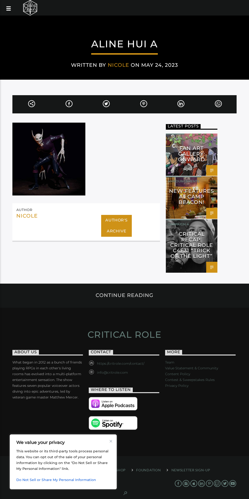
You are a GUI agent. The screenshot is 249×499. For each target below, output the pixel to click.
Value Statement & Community (191, 368)
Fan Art (175, 138)
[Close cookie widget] (111, 441)
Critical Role (125, 334)
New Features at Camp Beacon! (191, 196)
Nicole (118, 65)
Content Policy (177, 374)
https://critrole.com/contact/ (120, 363)
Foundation (148, 470)
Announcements (183, 181)
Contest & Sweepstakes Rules (190, 380)
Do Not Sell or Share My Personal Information (56, 480)
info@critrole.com (112, 372)
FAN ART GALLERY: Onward (191, 153)
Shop (121, 470)
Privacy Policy (176, 385)
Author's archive (116, 225)
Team (169, 362)
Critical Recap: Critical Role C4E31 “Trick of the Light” (191, 245)
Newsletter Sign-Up (190, 470)
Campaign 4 (178, 224)
